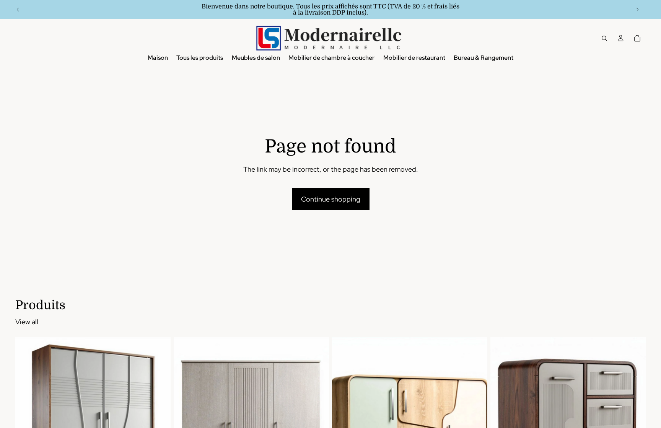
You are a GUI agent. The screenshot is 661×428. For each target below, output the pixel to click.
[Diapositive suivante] (637, 9)
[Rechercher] (604, 38)
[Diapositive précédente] (18, 9)
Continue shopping (330, 199)
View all (26, 321)
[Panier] (637, 38)
